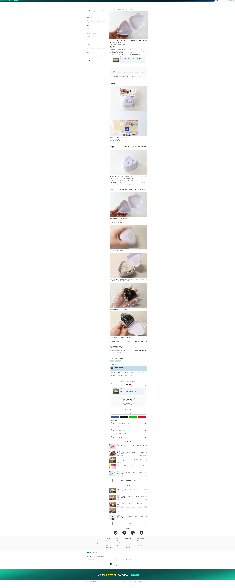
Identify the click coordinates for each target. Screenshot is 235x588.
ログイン (89, 20)
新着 (88, 25)
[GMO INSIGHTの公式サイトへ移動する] (91, 553)
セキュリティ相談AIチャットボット (127, 557)
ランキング (89, 28)
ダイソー (119, 140)
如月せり (146, 499)
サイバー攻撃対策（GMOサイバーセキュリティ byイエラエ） (102, 559)
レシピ (88, 41)
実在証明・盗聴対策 (89, 559)
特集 (88, 30)
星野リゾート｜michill (91, 33)
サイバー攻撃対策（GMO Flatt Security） (119, 559)
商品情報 (114, 71)
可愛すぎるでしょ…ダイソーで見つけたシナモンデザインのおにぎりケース (127, 73)
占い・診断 (89, 55)
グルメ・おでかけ (90, 49)
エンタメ (89, 47)
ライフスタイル (90, 44)
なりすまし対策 (128, 559)
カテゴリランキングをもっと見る (128, 480)
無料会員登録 (89, 17)
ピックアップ (89, 60)
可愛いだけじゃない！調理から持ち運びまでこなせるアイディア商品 (126, 76)
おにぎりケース (121, 137)
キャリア (89, 57)
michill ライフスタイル (143, 455)
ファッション (89, 36)
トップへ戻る (128, 409)
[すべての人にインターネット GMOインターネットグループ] (226, 1)
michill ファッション (144, 519)
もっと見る (128, 523)
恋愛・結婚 (89, 52)
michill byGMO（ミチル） (113, 9)
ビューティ (89, 39)
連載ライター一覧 (90, 22)
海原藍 (113, 46)
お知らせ (89, 14)
